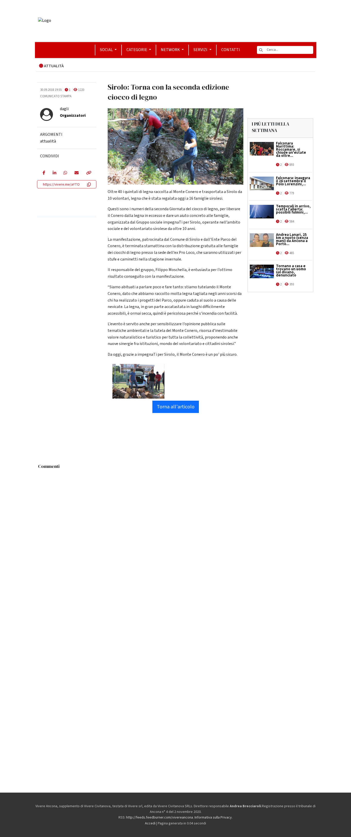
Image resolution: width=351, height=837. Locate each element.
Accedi (150, 823)
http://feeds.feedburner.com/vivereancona (159, 817)
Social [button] (107, 50)
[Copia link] (88, 173)
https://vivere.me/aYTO (61, 184)
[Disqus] (175, 536)
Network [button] (171, 50)
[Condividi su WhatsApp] (65, 173)
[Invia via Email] (76, 173)
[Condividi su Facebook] (44, 173)
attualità (48, 141)
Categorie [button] (137, 50)
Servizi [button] (200, 50)
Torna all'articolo (176, 406)
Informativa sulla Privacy (213, 817)
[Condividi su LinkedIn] (54, 173)
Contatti (230, 50)
